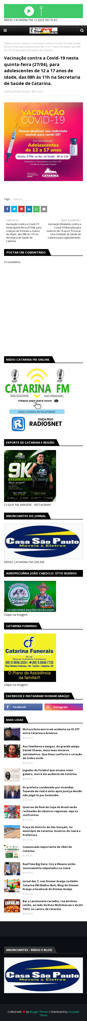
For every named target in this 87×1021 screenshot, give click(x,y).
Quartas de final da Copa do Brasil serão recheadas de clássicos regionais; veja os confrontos (50, 811)
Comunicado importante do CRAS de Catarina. (47, 849)
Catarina (26, 43)
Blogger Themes (39, 1012)
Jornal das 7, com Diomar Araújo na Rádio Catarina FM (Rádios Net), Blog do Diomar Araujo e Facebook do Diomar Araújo (51, 885)
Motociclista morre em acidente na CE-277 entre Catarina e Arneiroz (51, 731)
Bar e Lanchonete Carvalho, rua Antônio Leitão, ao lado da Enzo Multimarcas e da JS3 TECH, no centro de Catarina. (53, 905)
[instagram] (64, 707)
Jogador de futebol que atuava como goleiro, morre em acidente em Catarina (50, 772)
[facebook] (23, 707)
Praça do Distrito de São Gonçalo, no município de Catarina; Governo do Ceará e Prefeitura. (52, 831)
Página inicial (11, 43)
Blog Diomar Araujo (18, 91)
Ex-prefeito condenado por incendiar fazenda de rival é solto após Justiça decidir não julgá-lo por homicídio (52, 791)
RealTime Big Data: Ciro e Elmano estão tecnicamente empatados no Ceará (49, 866)
